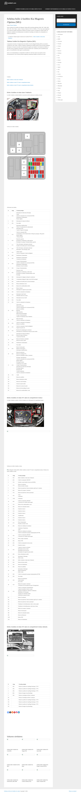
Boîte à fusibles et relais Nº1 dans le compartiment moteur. (18, 82)
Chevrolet (60, 41)
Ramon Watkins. (13, 25)
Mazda (59, 81)
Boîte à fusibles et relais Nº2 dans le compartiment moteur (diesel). (20, 85)
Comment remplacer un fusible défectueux (28, 9)
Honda (59, 60)
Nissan (59, 88)
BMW (59, 39)
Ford (59, 57)
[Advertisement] (28, 67)
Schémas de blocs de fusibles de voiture (12, 791)
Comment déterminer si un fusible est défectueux (60, 9)
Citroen (59, 46)
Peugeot (59, 92)
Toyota (59, 97)
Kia (58, 71)
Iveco (59, 64)
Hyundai (59, 62)
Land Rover (60, 76)
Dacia (59, 48)
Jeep (59, 69)
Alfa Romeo (60, 34)
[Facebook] (8, 712)
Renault (59, 95)
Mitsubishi (60, 85)
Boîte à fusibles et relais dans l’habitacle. (15, 79)
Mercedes (60, 83)
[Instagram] (17, 712)
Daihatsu (59, 53)
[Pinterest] (14, 712)
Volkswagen (60, 99)
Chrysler (59, 43)
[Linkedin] (19, 712)
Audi (59, 36)
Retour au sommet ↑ (73, 791)
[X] (10, 712)
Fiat (58, 55)
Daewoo (59, 50)
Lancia (59, 74)
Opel (59, 90)
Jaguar (59, 67)
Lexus (59, 78)
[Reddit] (12, 712)
